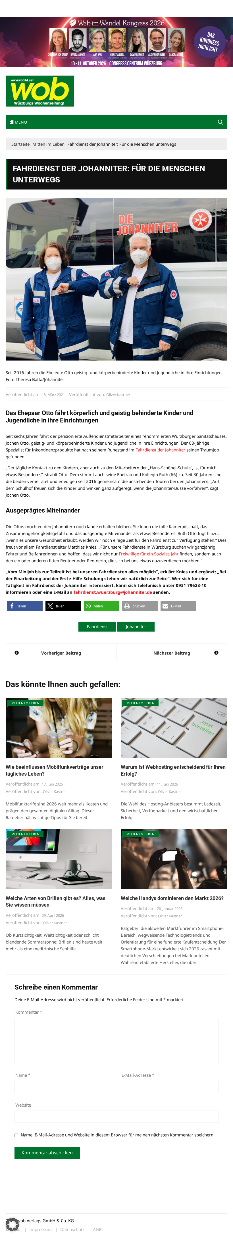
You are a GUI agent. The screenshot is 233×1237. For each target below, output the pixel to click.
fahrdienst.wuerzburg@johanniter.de (113, 592)
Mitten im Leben (25, 703)
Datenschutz (72, 1229)
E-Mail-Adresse (138, 1075)
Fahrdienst (97, 626)
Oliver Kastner (118, 394)
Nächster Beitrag (171, 653)
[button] (220, 122)
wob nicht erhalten (45, 5)
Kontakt (70, 5)
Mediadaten (16, 5)
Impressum (89, 5)
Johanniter (136, 626)
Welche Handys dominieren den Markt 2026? (172, 898)
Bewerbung (15, 12)
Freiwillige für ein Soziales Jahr (148, 554)
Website (23, 1105)
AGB (97, 1229)
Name (22, 1075)
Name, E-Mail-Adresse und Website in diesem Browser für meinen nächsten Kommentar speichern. (118, 1135)
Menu (20, 122)
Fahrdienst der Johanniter (160, 450)
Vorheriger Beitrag (61, 653)
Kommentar (28, 1012)
